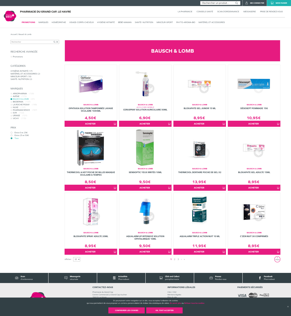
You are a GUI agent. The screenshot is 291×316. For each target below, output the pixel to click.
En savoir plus (175, 303)
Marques (43, 22)
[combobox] (216, 3)
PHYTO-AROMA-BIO (185, 22)
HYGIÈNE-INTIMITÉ (106, 22)
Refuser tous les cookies (194, 303)
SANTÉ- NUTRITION (144, 22)
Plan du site (172, 297)
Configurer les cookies (126, 310)
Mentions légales (174, 295)
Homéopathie (59, 22)
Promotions (28, 22)
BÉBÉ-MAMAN (125, 22)
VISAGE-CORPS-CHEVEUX (81, 22)
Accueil (14, 34)
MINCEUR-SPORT (165, 22)
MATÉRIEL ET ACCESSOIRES (212, 22)
